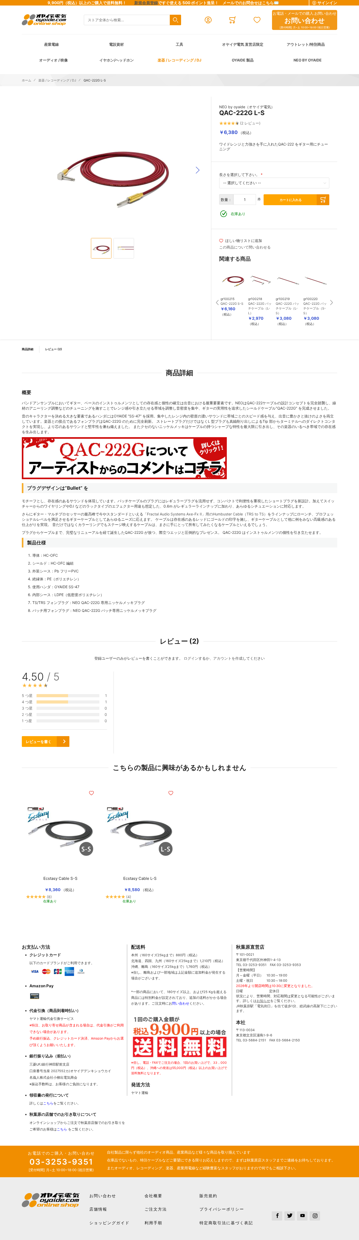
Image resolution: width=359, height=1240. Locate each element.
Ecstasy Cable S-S (60, 878)
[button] (197, 170)
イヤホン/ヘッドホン (116, 60)
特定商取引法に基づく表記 (226, 1222)
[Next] (331, 300)
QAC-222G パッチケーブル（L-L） (259, 308)
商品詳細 (27, 349)
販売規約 (208, 1195)
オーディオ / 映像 (53, 60)
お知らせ (263, 1001)
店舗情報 (98, 1209)
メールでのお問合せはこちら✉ (251, 2)
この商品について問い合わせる (245, 247)
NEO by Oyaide (308, 60)
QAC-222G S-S (231, 304)
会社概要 (153, 1195)
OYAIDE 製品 (243, 60)
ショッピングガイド (109, 1222)
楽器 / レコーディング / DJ (179, 60)
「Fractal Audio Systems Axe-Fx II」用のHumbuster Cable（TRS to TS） (205, 514)
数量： (226, 199)
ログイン (191, 658)
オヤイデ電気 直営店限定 (242, 44)
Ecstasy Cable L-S (140, 878)
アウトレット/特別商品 (306, 44)
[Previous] (217, 300)
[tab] (228, 712)
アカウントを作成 (228, 658)
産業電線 (51, 44)
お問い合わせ (102, 1195)
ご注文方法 (156, 1209)
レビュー (53, 349)
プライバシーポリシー (221, 1209)
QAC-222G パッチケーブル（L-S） (287, 308)
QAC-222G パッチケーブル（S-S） (315, 308)
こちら (48, 1103)
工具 (179, 44)
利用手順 (153, 1222)
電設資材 (116, 44)
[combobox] (132, 20)
